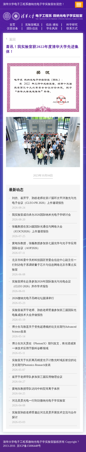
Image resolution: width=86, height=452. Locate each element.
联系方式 (72, 28)
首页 (12, 24)
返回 (12, 39)
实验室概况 (32, 24)
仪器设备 (12, 28)
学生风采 (52, 28)
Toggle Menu (78, 4)
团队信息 (32, 28)
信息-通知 (52, 24)
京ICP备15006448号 (28, 445)
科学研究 (72, 24)
